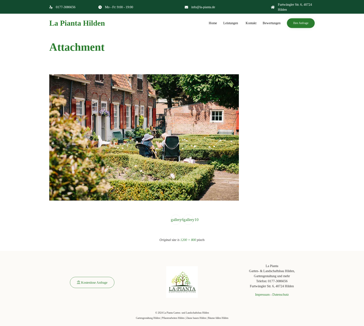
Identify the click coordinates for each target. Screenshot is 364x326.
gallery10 (188, 219)
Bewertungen (272, 23)
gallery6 (176, 219)
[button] (301, 23)
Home (213, 23)
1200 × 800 (188, 240)
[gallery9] (144, 200)
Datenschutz (280, 294)
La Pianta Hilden (77, 23)
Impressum (262, 294)
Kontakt (251, 23)
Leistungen (230, 23)
